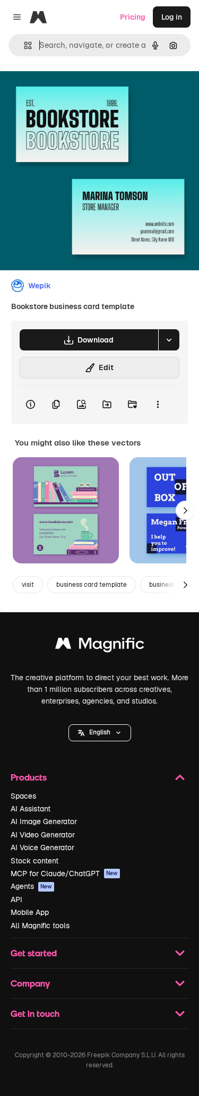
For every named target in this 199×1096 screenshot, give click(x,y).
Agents (31, 886)
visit (28, 584)
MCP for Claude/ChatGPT (64, 873)
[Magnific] (99, 646)
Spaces (23, 796)
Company (30, 983)
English (99, 732)
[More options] (157, 404)
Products (29, 777)
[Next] (185, 510)
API (16, 899)
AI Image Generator (44, 821)
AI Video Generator (43, 835)
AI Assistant (30, 809)
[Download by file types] (168, 339)
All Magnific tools (40, 925)
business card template (91, 584)
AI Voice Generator (42, 847)
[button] (99, 732)
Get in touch (35, 1013)
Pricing (132, 17)
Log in (171, 17)
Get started (34, 952)
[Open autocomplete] (23, 45)
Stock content (34, 861)
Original (68, 91)
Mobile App (30, 912)
